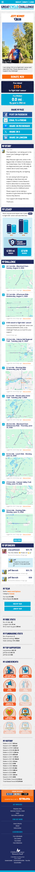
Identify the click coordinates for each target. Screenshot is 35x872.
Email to (17, 120)
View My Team (17, 604)
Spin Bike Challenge (17, 815)
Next (31, 228)
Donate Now (17, 76)
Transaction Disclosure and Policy (18, 860)
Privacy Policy (27, 860)
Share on (19, 125)
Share (10, 794)
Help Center (17, 828)
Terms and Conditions (17, 862)
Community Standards (8, 860)
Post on (18, 114)
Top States (17, 840)
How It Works (17, 823)
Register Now (17, 808)
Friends (11, 594)
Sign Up (18, 2)
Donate (25, 2)
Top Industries (17, 843)
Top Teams (17, 838)
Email (18, 794)
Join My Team (17, 609)
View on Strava (27, 290)
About (17, 825)
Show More (17, 540)
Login (32, 2)
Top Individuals (17, 836)
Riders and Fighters (14, 591)
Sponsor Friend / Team (17, 811)
